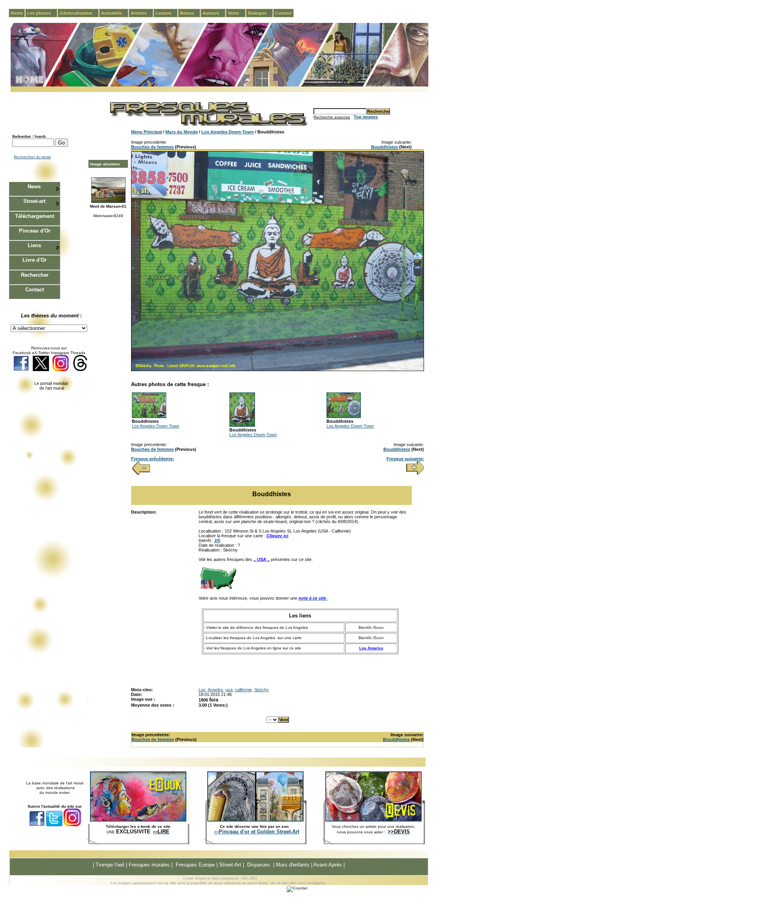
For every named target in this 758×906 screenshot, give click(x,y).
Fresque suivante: (405, 458)
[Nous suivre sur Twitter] (41, 370)
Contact (283, 13)
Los (202, 689)
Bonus (190, 13)
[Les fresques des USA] (218, 588)
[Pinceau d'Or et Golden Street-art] (255, 820)
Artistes (142, 13)
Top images (366, 116)
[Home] (219, 85)
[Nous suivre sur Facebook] (21, 370)
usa (229, 689)
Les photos (42, 13)
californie (243, 689)
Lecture (167, 13)
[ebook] (138, 820)
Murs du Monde (181, 131)
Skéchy (261, 689)
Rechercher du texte (32, 157)
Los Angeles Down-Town (227, 131)
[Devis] (373, 820)
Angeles (215, 689)
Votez (237, 13)
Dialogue (260, 13)
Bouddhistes (384, 146)
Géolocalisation (79, 13)
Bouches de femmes (152, 146)
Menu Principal (146, 131)
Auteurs (214, 13)
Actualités (114, 13)
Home (17, 13)
